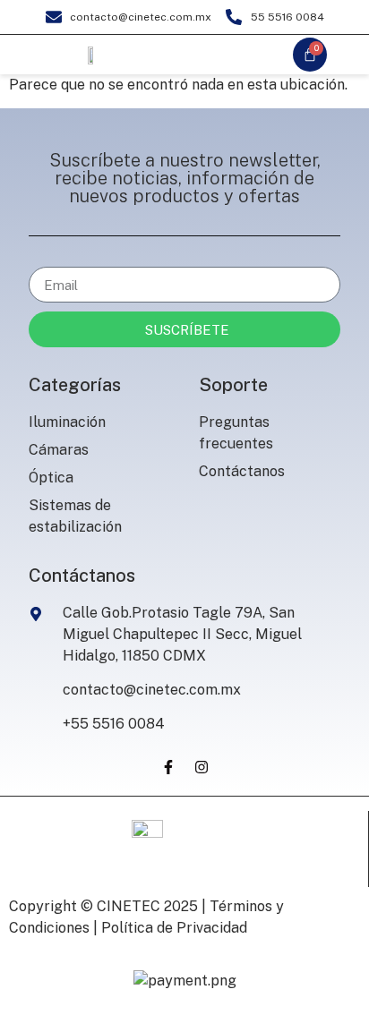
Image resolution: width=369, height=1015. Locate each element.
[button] (217, 54)
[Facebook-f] (168, 767)
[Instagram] (201, 767)
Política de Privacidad (174, 927)
